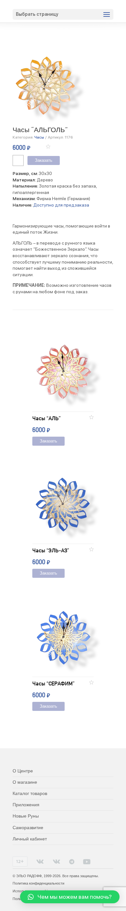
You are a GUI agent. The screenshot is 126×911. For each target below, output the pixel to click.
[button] (48, 146)
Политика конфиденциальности (38, 883)
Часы (39, 137)
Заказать (43, 161)
